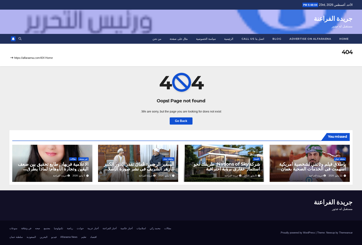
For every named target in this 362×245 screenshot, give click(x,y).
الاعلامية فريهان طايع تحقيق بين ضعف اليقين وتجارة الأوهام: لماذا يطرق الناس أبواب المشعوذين (53, 168)
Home (343, 39)
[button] (19, 38)
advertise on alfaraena (310, 39)
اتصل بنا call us (253, 39)
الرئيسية (228, 39)
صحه (37, 228)
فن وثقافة (26, 228)
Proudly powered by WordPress (298, 232)
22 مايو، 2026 (335, 175)
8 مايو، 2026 (250, 175)
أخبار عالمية (126, 228)
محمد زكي (155, 228)
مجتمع (47, 228)
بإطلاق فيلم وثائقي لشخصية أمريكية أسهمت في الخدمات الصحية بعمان (312, 166)
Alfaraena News (68, 237)
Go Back (181, 120)
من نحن (157, 39)
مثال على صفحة (179, 39)
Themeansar (346, 232)
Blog (276, 39)
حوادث (80, 228)
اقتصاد (256, 159)
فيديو (54, 237)
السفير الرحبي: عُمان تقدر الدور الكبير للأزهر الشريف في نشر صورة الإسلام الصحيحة (139, 168)
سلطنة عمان (340, 159)
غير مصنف (83, 159)
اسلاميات (141, 228)
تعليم (83, 237)
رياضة (70, 228)
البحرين (44, 237)
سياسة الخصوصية (206, 39)
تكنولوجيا (58, 228)
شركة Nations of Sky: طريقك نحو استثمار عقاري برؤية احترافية (227, 166)
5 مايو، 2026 (164, 175)
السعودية (31, 237)
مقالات (73, 159)
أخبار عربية (93, 228)
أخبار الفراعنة (110, 228)
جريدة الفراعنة (333, 18)
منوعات (13, 228)
